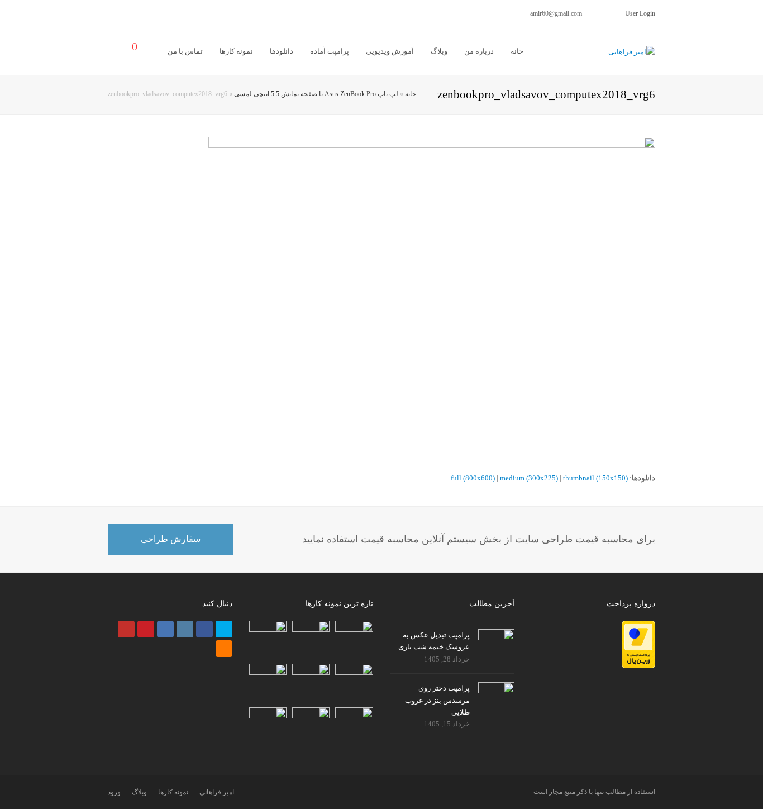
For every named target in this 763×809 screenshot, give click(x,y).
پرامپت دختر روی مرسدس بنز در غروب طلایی (437, 700)
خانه (410, 94)
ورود (114, 792)
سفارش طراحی (171, 539)
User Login (640, 13)
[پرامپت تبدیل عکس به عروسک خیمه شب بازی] (496, 640)
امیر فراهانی (216, 792)
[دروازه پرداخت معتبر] (638, 666)
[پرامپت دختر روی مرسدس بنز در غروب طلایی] (496, 693)
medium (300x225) (529, 478)
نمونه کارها (173, 792)
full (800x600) (473, 478)
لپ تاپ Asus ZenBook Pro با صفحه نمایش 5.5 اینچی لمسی (316, 94)
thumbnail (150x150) (595, 478)
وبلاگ (139, 792)
